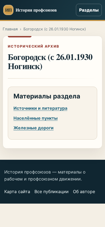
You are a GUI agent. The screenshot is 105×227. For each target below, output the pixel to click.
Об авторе (84, 191)
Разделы (89, 10)
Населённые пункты (35, 118)
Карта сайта (17, 191)
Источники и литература (40, 108)
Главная (10, 29)
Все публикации (51, 191)
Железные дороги (33, 127)
